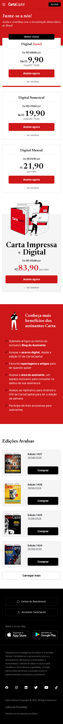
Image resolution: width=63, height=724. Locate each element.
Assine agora (31, 126)
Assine (54, 4)
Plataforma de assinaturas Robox (21, 713)
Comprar (43, 470)
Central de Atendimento (33, 601)
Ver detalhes (33, 135)
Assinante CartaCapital (34, 612)
